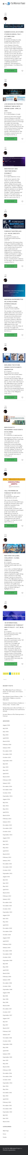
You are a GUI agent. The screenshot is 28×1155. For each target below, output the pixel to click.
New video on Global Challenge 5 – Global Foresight (12, 558)
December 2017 (7, 1009)
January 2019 (6, 980)
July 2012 (5, 1115)
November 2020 (7, 931)
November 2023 (7, 828)
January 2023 (6, 860)
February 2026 (7, 744)
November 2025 (7, 754)
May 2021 (5, 922)
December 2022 (7, 863)
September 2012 (7, 1112)
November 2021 (7, 905)
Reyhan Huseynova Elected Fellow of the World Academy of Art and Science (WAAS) (14, 709)
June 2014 (5, 1086)
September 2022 (7, 873)
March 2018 (6, 1005)
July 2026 (5, 728)
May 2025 (5, 770)
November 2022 (7, 867)
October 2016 (7, 1041)
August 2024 (6, 799)
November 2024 (7, 789)
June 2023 (5, 844)
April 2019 (6, 970)
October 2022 (7, 870)
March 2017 (6, 1028)
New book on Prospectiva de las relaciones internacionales (13, 302)
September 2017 (7, 1015)
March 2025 (6, 776)
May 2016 (5, 1047)
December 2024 (7, 786)
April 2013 (5, 1099)
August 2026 (6, 725)
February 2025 (7, 780)
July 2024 (5, 802)
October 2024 (7, 793)
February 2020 (7, 944)
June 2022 (5, 883)
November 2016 (7, 1038)
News (4, 1134)
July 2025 (5, 764)
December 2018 (7, 983)
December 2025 (7, 751)
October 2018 (7, 986)
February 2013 (7, 1102)
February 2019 (7, 976)
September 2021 (7, 912)
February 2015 (7, 1070)
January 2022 (6, 899)
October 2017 (7, 1012)
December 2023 (7, 825)
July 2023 (5, 841)
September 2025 (7, 760)
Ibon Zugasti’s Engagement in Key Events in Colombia (13, 430)
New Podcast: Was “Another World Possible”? (11, 171)
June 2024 (6, 805)
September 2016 (7, 1044)
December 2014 (7, 1073)
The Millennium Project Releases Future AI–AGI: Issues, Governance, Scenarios (13, 691)
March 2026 (6, 741)
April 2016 (5, 1050)
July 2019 (5, 963)
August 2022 (6, 876)
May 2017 (5, 1025)
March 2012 (6, 1121)
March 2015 (6, 1067)
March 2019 (6, 973)
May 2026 (5, 735)
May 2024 (5, 809)
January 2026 (6, 747)
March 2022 (6, 892)
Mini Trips (6, 1130)
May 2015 (5, 1063)
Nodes (5, 1137)
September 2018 (7, 989)
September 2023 (7, 834)
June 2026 (5, 731)
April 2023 (6, 851)
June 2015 (5, 1060)
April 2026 (6, 738)
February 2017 (7, 1031)
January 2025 (6, 783)
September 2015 (7, 1057)
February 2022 (7, 896)
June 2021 (5, 918)
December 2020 (7, 928)
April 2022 (6, 889)
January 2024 (6, 822)
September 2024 (7, 796)
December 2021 (7, 902)
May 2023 (5, 847)
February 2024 (7, 818)
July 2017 (5, 1021)
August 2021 (6, 915)
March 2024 (6, 815)
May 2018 (5, 1002)
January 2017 (6, 1034)
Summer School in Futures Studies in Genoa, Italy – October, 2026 (13, 34)
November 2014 (7, 1076)
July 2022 (5, 880)
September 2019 (7, 960)
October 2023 (7, 831)
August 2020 (6, 938)
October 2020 (7, 934)
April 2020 (6, 941)
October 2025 (7, 757)
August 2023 (6, 838)
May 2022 (5, 886)
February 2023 (7, 857)
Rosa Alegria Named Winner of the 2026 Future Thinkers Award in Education (13, 698)
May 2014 (5, 1089)
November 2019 (7, 954)
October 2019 (7, 957)
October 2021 (7, 909)
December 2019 (7, 951)
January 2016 (6, 1054)
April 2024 (6, 812)
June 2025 (5, 767)
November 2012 (7, 1108)
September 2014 (7, 1083)
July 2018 (5, 996)
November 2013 (7, 1092)
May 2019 (5, 967)
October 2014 (7, 1079)
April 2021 (5, 925)
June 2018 (5, 999)
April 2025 (6, 773)
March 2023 (6, 854)
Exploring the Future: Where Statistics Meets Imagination (12, 367)
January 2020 (6, 947)
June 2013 (5, 1096)
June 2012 (5, 1118)
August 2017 (6, 1018)
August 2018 (6, 992)
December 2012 (7, 1105)
